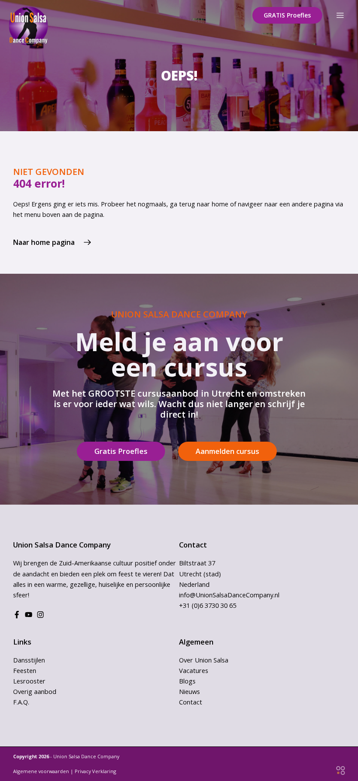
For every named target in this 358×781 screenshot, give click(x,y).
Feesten (24, 670)
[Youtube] (28, 614)
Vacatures (193, 670)
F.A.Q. (21, 701)
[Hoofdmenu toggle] (340, 15)
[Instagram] (40, 614)
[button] (287, 15)
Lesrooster (29, 680)
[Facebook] (17, 614)
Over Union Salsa (203, 659)
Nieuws (189, 691)
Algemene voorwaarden (41, 771)
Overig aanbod (34, 691)
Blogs (187, 680)
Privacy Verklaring (95, 771)
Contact (190, 701)
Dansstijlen (29, 659)
